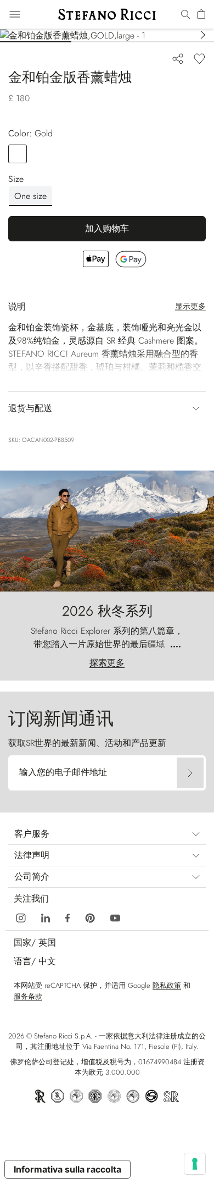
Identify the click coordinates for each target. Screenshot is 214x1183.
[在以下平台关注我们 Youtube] (115, 916)
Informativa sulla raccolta (67, 1169)
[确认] (190, 773)
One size (30, 196)
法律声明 (31, 855)
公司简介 (31, 876)
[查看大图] (107, 35)
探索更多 (107, 662)
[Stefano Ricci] (107, 14)
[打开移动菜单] (15, 14)
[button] (185, 15)
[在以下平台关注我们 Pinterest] (90, 916)
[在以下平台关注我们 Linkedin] (45, 916)
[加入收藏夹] (199, 58)
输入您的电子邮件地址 (63, 772)
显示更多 (190, 306)
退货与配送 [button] (30, 408)
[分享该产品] (177, 58)
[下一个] (203, 36)
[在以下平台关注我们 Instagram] (21, 916)
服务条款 (28, 996)
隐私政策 (167, 985)
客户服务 (31, 833)
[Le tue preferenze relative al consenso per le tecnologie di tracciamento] (194, 1163)
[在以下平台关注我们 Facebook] (67, 916)
